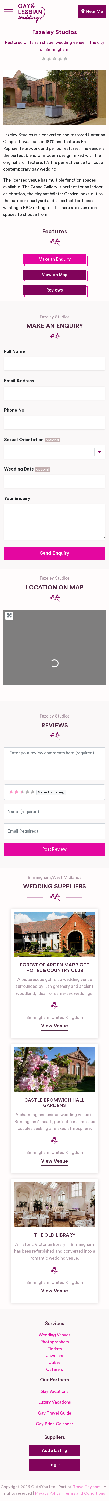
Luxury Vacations (54, 1402)
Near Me (94, 11)
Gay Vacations (54, 1391)
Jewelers (54, 1356)
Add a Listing (54, 1450)
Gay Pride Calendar (54, 1424)
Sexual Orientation (31, 440)
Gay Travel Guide (54, 1413)
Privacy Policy (48, 1493)
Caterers (54, 1369)
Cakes (54, 1362)
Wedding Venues (54, 1335)
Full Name (14, 351)
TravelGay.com (87, 1487)
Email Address (19, 381)
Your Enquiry (17, 498)
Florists (54, 1349)
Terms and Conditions (84, 1493)
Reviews (54, 290)
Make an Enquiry (55, 259)
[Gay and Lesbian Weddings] (31, 11)
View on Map (54, 275)
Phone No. (15, 410)
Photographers (54, 1342)
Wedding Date (26, 469)
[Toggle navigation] (8, 11)
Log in (55, 1465)
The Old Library (54, 1235)
